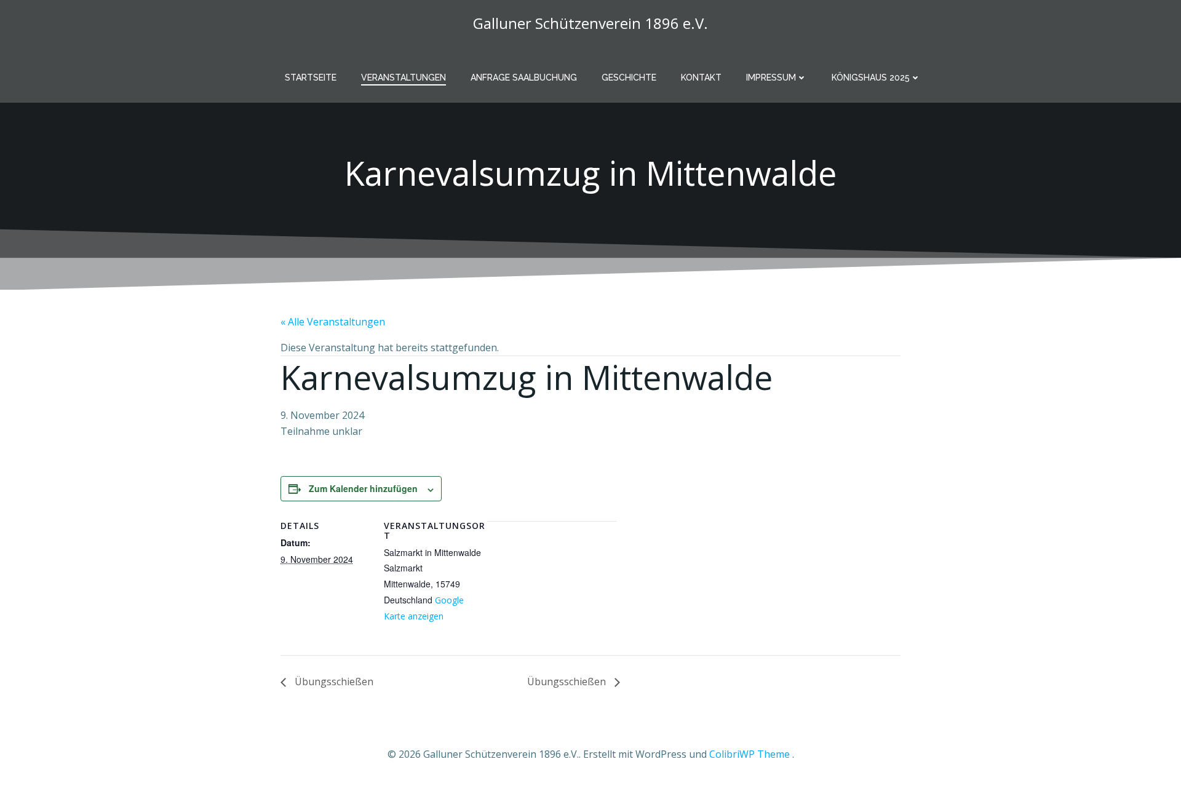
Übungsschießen (332, 681)
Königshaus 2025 (871, 77)
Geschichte (629, 77)
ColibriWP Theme (749, 754)
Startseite (310, 77)
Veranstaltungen (403, 77)
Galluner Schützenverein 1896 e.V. (590, 23)
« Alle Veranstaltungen (332, 321)
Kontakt (701, 77)
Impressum (771, 77)
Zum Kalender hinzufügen (363, 488)
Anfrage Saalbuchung (524, 77)
